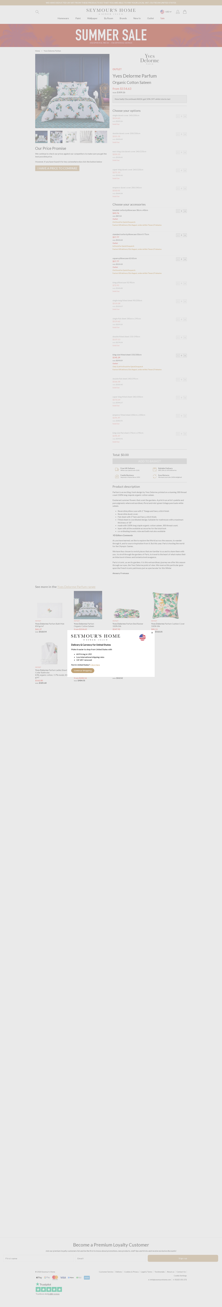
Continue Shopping (83, 671)
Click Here (95, 665)
